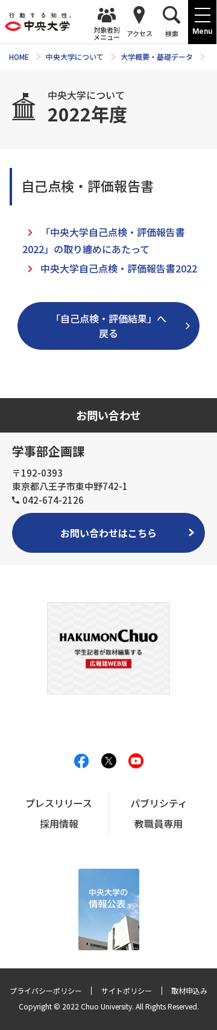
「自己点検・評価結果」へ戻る (108, 325)
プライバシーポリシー (46, 990)
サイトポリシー (126, 990)
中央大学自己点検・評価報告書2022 (118, 268)
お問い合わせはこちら (108, 533)
